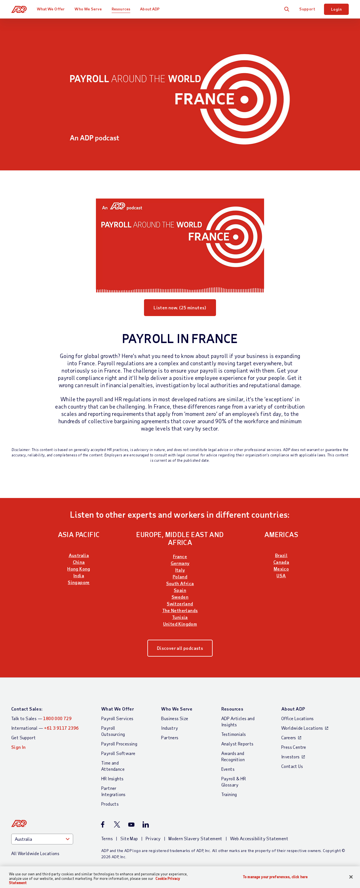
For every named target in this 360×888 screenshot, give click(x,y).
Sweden (180, 596)
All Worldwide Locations (35, 853)
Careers (288, 737)
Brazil (281, 555)
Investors (290, 756)
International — (44, 728)
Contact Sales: (27, 708)
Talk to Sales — (41, 718)
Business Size (174, 718)
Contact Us (292, 766)
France (180, 556)
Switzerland (180, 603)
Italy (180, 570)
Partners (169, 737)
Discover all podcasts (180, 648)
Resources (121, 8)
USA (281, 575)
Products (110, 803)
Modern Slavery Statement (195, 838)
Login (336, 9)
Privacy (153, 838)
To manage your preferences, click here (275, 877)
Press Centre (293, 747)
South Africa (180, 583)
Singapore (79, 582)
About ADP (149, 8)
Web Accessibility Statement (259, 838)
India (78, 575)
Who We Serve (88, 8)
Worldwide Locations (302, 728)
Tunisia (180, 617)
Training (229, 794)
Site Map (129, 838)
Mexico (281, 568)
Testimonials (233, 734)
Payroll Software (118, 753)
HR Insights (112, 778)
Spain (180, 590)
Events (228, 769)
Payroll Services (117, 718)
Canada (281, 562)
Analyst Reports (237, 743)
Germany (180, 563)
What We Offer (51, 8)
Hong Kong (78, 568)
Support (307, 8)
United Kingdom (180, 623)
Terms (107, 838)
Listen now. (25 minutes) (180, 307)
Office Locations (297, 718)
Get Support (23, 737)
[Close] (351, 877)
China (79, 562)
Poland (180, 576)
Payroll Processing (119, 743)
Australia (79, 555)
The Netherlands (180, 610)
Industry (169, 728)
